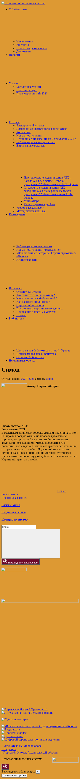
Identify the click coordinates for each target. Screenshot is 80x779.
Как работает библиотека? (33, 301)
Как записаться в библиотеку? (35, 295)
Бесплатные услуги (28, 86)
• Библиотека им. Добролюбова (21, 745)
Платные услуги (26, 90)
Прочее (21, 315)
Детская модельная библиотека (36, 353)
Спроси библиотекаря (30, 305)
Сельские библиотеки (30, 357)
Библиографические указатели (35, 142)
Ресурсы (14, 122)
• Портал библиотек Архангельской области (29, 752)
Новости (14, 54)
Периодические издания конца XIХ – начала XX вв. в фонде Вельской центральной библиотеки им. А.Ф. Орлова (51, 181)
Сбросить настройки (14, 775)
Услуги (13, 83)
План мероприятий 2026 (31, 93)
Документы (23, 51)
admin (50, 378)
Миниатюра (31, 201)
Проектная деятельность (31, 48)
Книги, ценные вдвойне (39, 204)
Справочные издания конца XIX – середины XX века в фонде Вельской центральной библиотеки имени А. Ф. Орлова (48, 192)
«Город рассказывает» (30, 207)
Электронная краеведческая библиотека (41, 128)
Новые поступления (29, 135)
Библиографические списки (34, 246)
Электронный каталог (30, 125)
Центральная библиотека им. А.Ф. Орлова (43, 350)
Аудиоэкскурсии (27, 259)
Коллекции (23, 132)
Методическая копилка (31, 211)
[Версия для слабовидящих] (5, 767)
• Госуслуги (8, 749)
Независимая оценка (22, 360)
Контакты (22, 44)
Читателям (15, 288)
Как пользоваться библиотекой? (36, 298)
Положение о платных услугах (36, 311)
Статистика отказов (28, 291)
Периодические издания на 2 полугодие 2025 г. (46, 138)
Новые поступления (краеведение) (38, 249)
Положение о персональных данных (39, 308)
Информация (24, 41)
